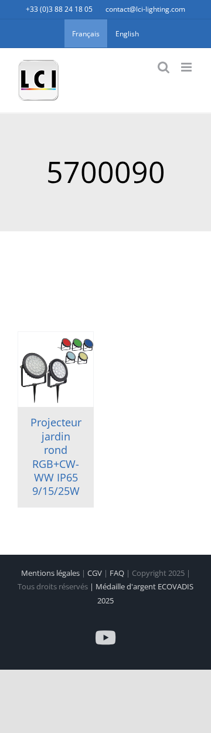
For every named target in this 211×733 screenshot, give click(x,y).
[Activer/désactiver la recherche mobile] (163, 67)
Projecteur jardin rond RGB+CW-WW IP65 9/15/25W (55, 456)
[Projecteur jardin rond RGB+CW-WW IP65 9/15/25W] (55, 369)
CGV (95, 573)
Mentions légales (51, 573)
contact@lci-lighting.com (145, 9)
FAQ (118, 573)
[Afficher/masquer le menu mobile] (187, 67)
